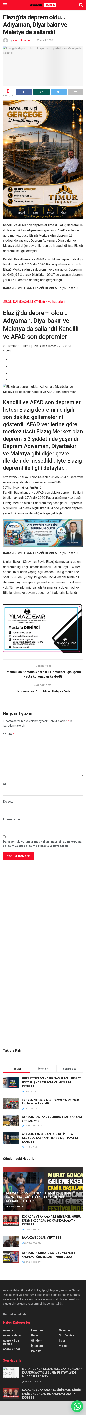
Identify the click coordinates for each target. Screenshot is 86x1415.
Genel (35, 1335)
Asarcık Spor (11, 1349)
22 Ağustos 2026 (32, 1243)
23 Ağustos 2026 (32, 1229)
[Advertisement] (43, 889)
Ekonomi (37, 1330)
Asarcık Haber (12, 1335)
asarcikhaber (21, 40)
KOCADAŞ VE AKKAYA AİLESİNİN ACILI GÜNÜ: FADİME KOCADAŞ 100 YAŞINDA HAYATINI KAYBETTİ (51, 1220)
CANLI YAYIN (33, 302)
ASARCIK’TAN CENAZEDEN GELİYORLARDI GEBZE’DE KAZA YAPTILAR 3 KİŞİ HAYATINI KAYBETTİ (50, 1137)
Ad (5, 783)
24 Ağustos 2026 (16, 1206)
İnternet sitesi (12, 819)
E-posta (8, 801)
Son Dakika (66, 1335)
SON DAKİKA (15, 302)
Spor (62, 1340)
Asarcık (8, 1330)
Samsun (64, 1330)
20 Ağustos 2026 (32, 1262)
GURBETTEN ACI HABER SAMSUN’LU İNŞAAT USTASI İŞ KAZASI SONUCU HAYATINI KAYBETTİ (51, 1082)
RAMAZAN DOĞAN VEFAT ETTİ (42, 1237)
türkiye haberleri (53, 302)
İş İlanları (37, 1345)
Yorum (8, 734)
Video (63, 1345)
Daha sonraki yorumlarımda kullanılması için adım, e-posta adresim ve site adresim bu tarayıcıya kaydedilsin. (42, 843)
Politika (36, 1350)
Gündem (36, 1340)
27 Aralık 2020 (45, 40)
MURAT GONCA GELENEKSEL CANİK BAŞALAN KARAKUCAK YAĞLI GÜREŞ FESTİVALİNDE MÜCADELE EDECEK (38, 1197)
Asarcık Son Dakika (11, 1342)
